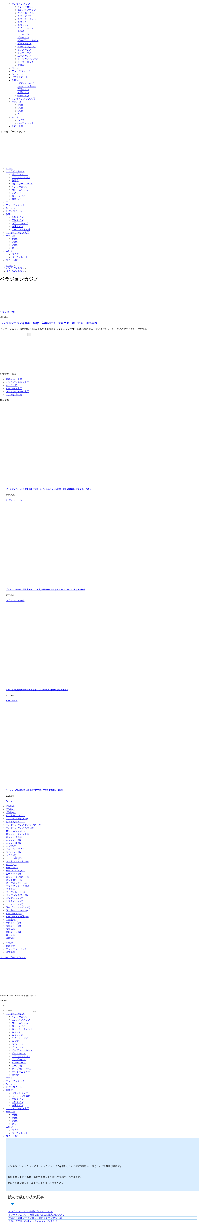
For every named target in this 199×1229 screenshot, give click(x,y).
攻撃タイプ (17, 217)
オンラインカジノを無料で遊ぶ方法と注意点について (36, 1214)
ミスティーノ (19, 193)
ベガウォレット (20, 257)
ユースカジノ (19, 1065)
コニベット (17, 199)
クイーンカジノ (20, 1038)
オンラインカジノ (15, 171)
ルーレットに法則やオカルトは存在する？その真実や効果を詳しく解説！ (37, 690)
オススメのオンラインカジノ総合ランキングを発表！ (36, 1218)
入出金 (9, 251)
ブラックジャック (15, 205)
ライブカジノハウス (22, 1068)
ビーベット (17, 1047)
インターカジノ (20, 186)
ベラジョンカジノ (21, 177)
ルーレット (11, 208)
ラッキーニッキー (21, 1072)
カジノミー (17, 1032)
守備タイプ (17, 220)
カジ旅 (15, 1041)
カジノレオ (17, 1035)
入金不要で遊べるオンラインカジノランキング (32, 1221)
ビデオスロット (14, 211)
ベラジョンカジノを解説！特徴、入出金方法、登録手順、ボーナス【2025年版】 (50, 323)
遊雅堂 (15, 180)
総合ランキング (20, 174)
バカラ (9, 202)
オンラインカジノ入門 (17, 232)
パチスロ (10, 235)
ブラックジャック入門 (17, 391)
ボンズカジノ (19, 1059)
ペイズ (15, 254)
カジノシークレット (22, 183)
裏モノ (15, 248)
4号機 (14, 238)
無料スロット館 (14, 379)
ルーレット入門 (14, 388)
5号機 (14, 242)
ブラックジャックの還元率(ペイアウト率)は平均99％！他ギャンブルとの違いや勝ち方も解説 (45, 589)
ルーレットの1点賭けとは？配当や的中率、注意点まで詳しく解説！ (35, 790)
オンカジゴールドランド (13, 957)
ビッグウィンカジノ (22, 1050)
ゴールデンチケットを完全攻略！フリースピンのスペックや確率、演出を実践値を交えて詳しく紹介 (48, 489)
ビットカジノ (19, 1053)
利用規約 (10, 946)
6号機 (14, 245)
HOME (9, 168)
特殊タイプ (17, 226)
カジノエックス (20, 190)
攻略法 (9, 214)
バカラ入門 (11, 385)
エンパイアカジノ (21, 1019)
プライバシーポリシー (17, 949)
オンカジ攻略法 (14, 394)
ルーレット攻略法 (21, 229)
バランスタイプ (20, 223)
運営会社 (10, 952)
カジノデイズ (19, 196)
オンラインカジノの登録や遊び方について (30, 1211)
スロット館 (11, 260)
